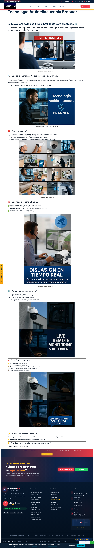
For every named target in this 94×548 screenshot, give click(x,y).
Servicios (45, 6)
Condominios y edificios (36, 497)
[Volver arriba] (90, 539)
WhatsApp (87, 1)
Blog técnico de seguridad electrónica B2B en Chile (22, 16)
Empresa (37, 6)
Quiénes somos (55, 492)
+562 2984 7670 (66, 1)
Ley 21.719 (34, 546)
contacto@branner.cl (78, 1)
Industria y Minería (35, 514)
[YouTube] (18, 513)
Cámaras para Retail (35, 509)
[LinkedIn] (11, 513)
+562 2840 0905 (78, 500)
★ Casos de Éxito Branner (1, 274)
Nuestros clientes (55, 494)
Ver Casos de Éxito (85, 539)
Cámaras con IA (34, 494)
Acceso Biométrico (35, 517)
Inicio (31, 6)
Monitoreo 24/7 (34, 507)
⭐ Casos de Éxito (55, 499)
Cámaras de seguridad (36, 492)
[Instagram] (7, 513)
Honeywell (59, 535)
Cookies (64, 541)
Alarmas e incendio (35, 502)
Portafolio (53, 6)
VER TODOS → (47, 454)
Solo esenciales (71, 545)
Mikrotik (81, 535)
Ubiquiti (73, 535)
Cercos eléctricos (55, 504)
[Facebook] (4, 513)
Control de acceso (35, 499)
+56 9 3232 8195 (78, 502)
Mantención (33, 504)
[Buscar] (78, 6)
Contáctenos (54, 509)
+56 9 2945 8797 (78, 504)
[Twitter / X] (14, 513)
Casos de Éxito (54, 497)
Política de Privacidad (45, 541)
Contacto (61, 6)
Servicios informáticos (36, 519)
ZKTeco (51, 535)
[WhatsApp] (21, 513)
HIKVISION (43, 535)
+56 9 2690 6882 (78, 505)
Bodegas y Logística (36, 512)
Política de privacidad (52, 546)
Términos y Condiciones (56, 541)
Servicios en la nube (56, 507)
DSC (67, 535)
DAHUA (35, 535)
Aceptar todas (81, 545)
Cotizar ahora (65, 469)
